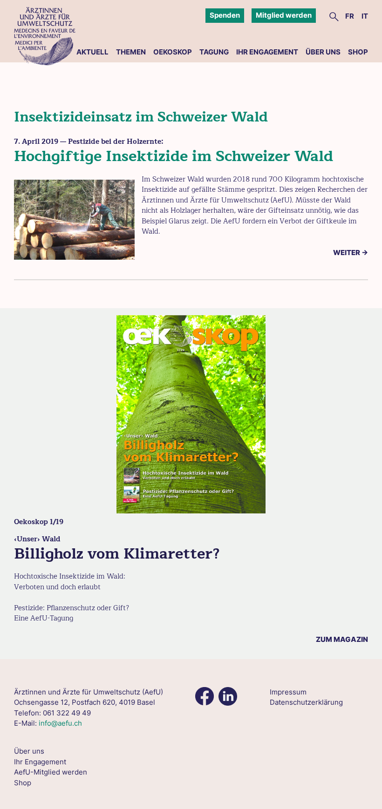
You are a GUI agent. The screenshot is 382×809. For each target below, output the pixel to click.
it (365, 16)
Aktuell (92, 51)
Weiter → (350, 252)
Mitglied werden (284, 15)
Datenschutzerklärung (306, 702)
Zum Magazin (342, 639)
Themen (131, 51)
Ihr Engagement (267, 51)
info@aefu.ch (60, 723)
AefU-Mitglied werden (50, 772)
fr (349, 16)
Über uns (323, 51)
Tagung (214, 51)
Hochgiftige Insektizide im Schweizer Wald (173, 156)
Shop (358, 51)
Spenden (225, 15)
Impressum (288, 692)
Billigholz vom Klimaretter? (117, 553)
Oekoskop (172, 51)
